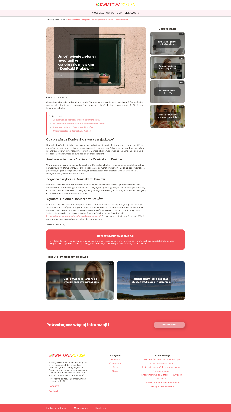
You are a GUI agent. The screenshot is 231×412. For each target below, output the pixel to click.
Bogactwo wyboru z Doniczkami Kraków (73, 127)
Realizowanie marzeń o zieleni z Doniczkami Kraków (79, 123)
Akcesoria (98, 13)
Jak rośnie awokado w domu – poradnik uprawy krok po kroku (167, 116)
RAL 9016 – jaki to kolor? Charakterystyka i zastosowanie (167, 91)
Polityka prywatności (56, 408)
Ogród (110, 13)
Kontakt (53, 391)
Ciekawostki (132, 13)
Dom (119, 13)
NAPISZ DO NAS (169, 325)
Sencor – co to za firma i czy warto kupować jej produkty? (167, 67)
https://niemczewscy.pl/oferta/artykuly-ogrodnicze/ (73, 216)
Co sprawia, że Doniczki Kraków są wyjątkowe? (76, 120)
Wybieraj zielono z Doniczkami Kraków (72, 131)
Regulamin (100, 408)
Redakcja (54, 386)
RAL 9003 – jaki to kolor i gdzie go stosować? (167, 43)
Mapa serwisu (81, 408)
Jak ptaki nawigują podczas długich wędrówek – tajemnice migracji (151, 280)
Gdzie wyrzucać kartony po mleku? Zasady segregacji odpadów (80, 280)
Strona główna (53, 20)
